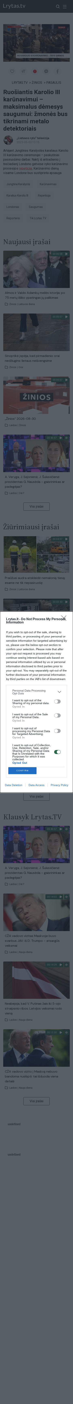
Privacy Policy (59, 785)
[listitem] (36, 692)
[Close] (65, 619)
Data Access (36, 785)
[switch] (57, 701)
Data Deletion (13, 785)
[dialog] (36, 702)
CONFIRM (22, 770)
